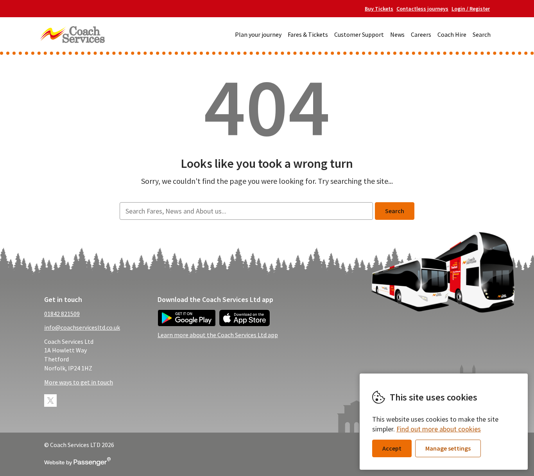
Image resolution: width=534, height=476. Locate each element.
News (397, 34)
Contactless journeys (422, 8)
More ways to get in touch (78, 382)
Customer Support (359, 34)
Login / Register (471, 8)
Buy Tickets (379, 8)
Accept (391, 448)
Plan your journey (258, 34)
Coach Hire (451, 34)
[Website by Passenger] (77, 463)
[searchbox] (246, 211)
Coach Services (72, 34)
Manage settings (448, 448)
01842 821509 (62, 314)
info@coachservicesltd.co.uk (82, 327)
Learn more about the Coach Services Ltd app (218, 335)
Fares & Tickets (308, 34)
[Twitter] (50, 400)
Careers (421, 34)
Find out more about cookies (438, 428)
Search (482, 34)
